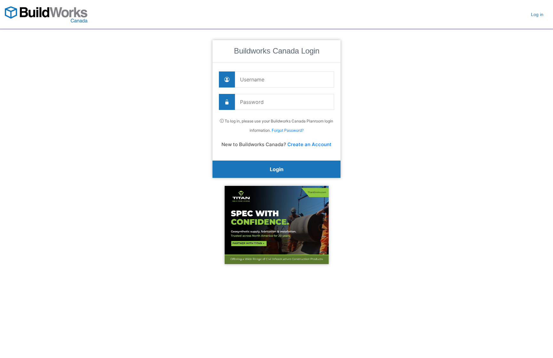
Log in (537, 14)
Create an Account (309, 144)
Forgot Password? (288, 130)
